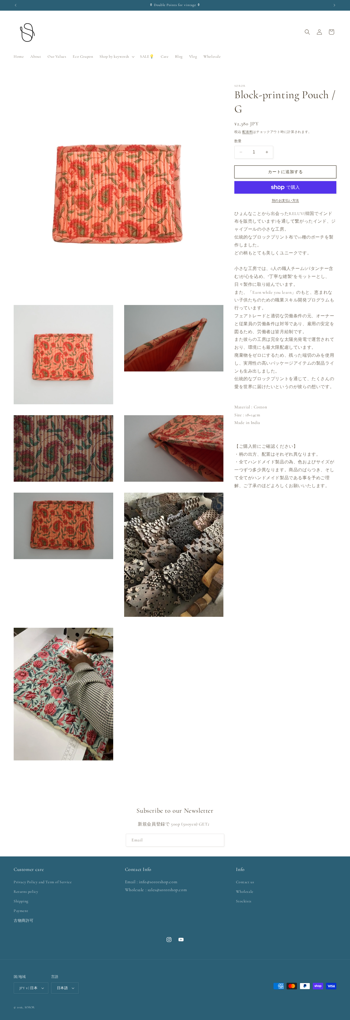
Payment (21, 910)
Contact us (245, 882)
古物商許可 (24, 920)
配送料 (247, 132)
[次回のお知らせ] (334, 5)
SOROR (30, 1007)
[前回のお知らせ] (16, 5)
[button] (116, 56)
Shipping (21, 901)
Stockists (243, 901)
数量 (238, 141)
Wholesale (244, 891)
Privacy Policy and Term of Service (43, 882)
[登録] (218, 840)
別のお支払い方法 (285, 200)
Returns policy (26, 891)
